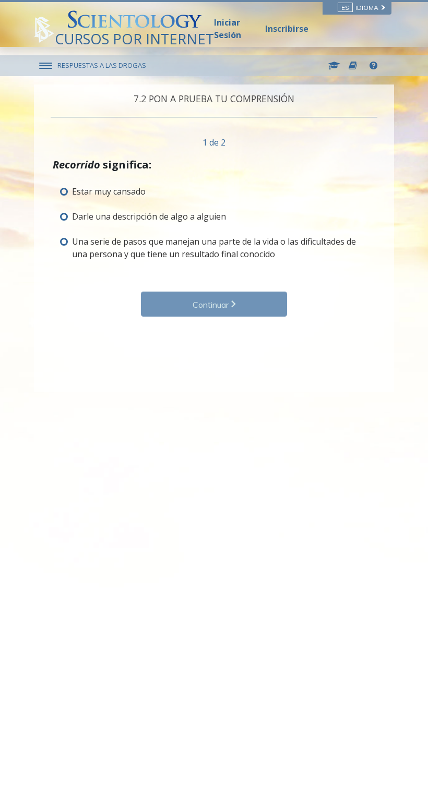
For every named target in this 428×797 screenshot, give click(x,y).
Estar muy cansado (109, 191)
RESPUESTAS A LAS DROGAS (101, 65)
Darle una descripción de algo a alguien (149, 216)
